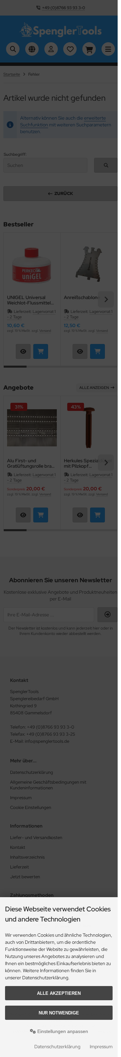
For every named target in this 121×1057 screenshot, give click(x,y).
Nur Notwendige (59, 1012)
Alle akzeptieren (59, 993)
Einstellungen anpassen (62, 1031)
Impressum (101, 1046)
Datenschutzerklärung (57, 1046)
